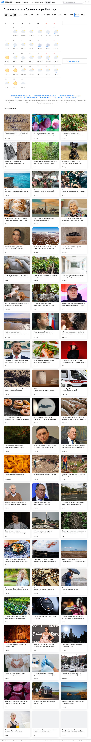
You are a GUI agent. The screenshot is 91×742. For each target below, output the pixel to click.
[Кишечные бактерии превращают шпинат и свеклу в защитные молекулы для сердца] (17, 695)
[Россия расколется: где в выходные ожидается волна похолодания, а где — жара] (74, 155)
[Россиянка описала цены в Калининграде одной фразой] (74, 667)
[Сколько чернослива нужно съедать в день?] (74, 240)
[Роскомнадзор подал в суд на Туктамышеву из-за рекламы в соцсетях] (74, 610)
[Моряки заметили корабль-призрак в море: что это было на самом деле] (74, 553)
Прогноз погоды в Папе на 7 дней (70, 96)
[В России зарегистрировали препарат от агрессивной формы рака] (45, 667)
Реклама (15, 740)
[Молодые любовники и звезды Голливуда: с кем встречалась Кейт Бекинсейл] (45, 638)
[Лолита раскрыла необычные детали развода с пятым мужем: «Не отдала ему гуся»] (74, 354)
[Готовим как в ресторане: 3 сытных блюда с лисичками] (17, 468)
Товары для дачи (70, 97)
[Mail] (2, 2)
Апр (37, 15)
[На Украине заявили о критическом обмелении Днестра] (17, 326)
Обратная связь (66, 740)
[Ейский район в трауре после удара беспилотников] (74, 383)
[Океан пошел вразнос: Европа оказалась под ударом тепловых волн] (17, 184)
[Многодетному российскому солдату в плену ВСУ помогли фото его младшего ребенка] (45, 184)
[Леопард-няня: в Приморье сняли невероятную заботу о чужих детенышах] (45, 155)
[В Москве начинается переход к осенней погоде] (74, 638)
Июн (48, 15)
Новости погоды (45, 97)
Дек (82, 15)
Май (43, 15)
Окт (71, 15)
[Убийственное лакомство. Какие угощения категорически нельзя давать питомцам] (74, 326)
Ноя (77, 15)
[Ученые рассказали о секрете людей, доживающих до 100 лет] (17, 496)
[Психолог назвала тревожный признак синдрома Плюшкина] (45, 582)
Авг (59, 15)
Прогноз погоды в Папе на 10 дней (26, 97)
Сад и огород (58, 97)
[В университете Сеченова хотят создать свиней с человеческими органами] (74, 411)
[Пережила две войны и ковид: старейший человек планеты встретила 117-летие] (74, 212)
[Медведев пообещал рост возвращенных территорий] (45, 326)
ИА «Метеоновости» (84, 740)
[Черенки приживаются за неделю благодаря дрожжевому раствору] (45, 269)
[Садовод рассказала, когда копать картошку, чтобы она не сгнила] (74, 525)
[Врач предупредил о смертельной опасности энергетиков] (17, 724)
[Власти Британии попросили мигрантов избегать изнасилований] (45, 212)
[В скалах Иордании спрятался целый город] (17, 638)
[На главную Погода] (8, 2)
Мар (31, 15)
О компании (8, 740)
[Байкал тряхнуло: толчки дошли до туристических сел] (74, 695)
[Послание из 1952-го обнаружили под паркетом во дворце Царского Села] (17, 127)
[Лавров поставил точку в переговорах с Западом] (45, 496)
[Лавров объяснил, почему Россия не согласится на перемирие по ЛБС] (74, 439)
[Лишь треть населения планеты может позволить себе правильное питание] (45, 354)
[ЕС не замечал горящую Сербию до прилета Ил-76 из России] (45, 439)
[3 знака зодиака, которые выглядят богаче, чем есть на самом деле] (45, 297)
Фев (25, 15)
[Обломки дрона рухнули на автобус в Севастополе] (45, 525)
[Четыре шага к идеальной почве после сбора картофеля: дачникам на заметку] (17, 383)
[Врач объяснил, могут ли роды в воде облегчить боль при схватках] (17, 269)
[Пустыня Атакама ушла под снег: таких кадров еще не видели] (45, 240)
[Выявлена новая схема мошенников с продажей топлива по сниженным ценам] (74, 184)
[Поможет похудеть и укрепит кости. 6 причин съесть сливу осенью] (45, 127)
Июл (54, 15)
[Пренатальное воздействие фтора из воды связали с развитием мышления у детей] (17, 667)
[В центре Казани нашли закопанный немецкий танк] (17, 155)
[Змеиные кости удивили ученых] (45, 468)
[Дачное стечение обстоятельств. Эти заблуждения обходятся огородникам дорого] (74, 468)
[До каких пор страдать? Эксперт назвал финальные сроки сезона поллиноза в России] (17, 582)
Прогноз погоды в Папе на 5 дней (45, 96)
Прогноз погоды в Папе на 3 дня (20, 96)
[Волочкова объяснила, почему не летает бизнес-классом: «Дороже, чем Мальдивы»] (45, 724)
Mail (3, 740)
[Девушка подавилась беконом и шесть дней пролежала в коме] (74, 269)
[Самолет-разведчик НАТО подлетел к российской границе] (45, 411)
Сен (65, 15)
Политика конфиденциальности (36, 740)
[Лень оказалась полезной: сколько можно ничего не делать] (17, 297)
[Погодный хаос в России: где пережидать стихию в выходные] (74, 724)
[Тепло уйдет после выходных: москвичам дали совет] (74, 582)
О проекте (23, 740)
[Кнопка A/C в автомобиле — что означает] (45, 610)
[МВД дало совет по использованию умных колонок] (45, 383)
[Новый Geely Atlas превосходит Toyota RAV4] (45, 695)
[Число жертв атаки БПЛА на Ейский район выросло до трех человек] (45, 553)
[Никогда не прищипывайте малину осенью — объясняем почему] (74, 127)
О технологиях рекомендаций (52, 740)
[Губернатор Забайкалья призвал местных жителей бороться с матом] (17, 354)
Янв (20, 15)
